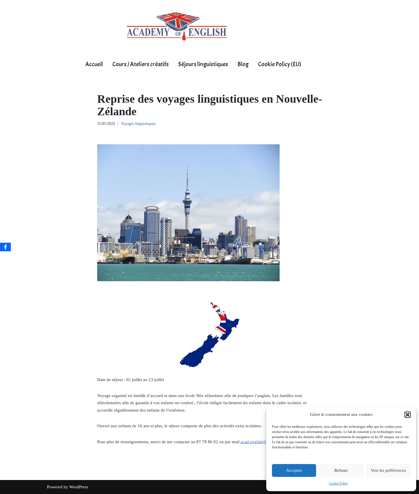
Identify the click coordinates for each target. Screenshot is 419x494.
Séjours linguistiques (203, 64)
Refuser (341, 470)
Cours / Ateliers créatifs (140, 64)
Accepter (294, 470)
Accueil (94, 64)
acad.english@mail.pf (260, 442)
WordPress (78, 487)
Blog (243, 64)
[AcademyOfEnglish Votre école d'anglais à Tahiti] (177, 26)
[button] (407, 415)
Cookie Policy (338, 483)
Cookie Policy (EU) (279, 64)
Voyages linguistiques (138, 124)
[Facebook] (5, 247)
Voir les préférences (388, 470)
